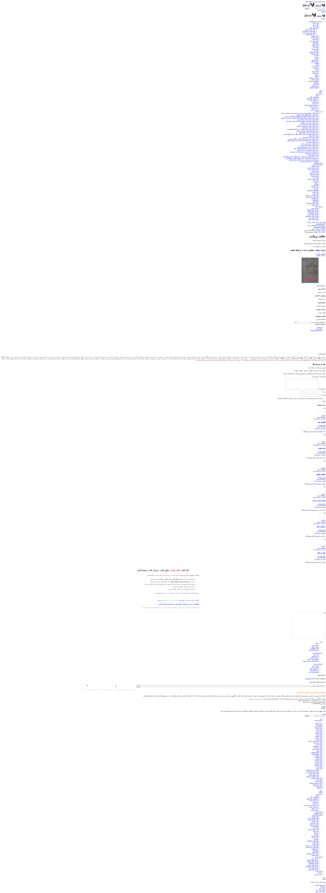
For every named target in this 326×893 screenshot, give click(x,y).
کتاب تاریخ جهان (314, 174)
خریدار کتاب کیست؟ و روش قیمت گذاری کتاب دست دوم (302, 121)
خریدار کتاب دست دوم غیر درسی (309, 145)
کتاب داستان (315, 166)
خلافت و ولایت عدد (318, 322)
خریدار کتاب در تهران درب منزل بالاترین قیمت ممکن (304, 160)
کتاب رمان (316, 24)
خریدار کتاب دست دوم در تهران (310, 143)
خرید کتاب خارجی (314, 100)
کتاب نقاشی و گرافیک (312, 776)
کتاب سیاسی (315, 205)
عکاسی (316, 58)
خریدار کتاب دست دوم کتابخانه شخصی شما (306, 148)
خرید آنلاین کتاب (314, 670)
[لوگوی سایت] (320, 6)
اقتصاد (317, 63)
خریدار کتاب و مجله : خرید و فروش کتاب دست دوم (304, 151)
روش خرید (316, 645)
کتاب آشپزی (315, 187)
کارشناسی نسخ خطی (312, 98)
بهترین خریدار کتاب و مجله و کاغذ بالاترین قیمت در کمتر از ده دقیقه (300, 118)
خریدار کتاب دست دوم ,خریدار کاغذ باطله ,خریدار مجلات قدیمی (301, 134)
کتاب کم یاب (315, 66)
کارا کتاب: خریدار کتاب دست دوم (309, 161)
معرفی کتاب (315, 646)
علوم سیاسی (315, 60)
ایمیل (323, 395)
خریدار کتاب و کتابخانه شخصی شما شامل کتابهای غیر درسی (302, 116)
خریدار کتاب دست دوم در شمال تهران (308, 119)
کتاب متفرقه (315, 36)
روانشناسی (315, 42)
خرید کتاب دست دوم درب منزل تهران (308, 150)
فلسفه (317, 76)
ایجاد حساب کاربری (319, 885)
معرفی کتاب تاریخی (313, 214)
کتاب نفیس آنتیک (314, 28)
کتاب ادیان (316, 47)
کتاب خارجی (315, 71)
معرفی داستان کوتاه (313, 209)
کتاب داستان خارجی (313, 168)
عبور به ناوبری (321, 1)
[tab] (319, 327)
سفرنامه (316, 68)
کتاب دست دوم (314, 41)
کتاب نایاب (316, 26)
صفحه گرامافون (314, 87)
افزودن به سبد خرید (320, 324)
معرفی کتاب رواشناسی (312, 216)
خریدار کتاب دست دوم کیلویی (310, 127)
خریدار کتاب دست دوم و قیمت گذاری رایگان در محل (304, 139)
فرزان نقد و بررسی (318, 500)
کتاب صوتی (315, 193)
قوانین (317, 95)
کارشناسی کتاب (314, 97)
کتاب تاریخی (315, 171)
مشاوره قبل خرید (314, 672)
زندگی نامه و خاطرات (312, 203)
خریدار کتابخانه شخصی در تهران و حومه (307, 131)
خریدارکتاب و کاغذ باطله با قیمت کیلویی (307, 114)
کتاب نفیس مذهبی (310, 29)
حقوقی (317, 74)
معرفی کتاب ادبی (314, 218)
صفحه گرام (166, 575)
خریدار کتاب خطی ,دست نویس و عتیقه (308, 126)
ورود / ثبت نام (318, 874)
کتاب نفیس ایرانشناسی (308, 31)
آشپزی (317, 65)
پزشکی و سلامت (314, 78)
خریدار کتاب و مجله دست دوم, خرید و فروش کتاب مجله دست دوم (300, 113)
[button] (319, 428)
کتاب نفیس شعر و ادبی (308, 32)
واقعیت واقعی (320, 474)
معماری (316, 55)
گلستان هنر (321, 422)
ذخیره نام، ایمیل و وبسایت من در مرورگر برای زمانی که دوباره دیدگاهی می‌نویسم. (300, 398)
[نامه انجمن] (322, 440)
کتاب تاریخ (316, 23)
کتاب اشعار (315, 201)
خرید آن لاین (315, 103)
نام (324, 392)
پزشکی (316, 184)
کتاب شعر (316, 84)
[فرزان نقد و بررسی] (322, 492)
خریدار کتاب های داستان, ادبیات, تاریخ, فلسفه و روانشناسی (302, 158)
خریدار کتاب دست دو (313, 142)
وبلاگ (317, 643)
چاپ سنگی (315, 73)
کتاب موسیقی (315, 53)
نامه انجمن (321, 448)
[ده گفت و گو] (322, 518)
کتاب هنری (315, 180)
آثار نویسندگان (315, 648)
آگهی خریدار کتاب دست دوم (311, 137)
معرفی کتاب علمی (313, 219)
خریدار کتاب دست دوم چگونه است (309, 132)
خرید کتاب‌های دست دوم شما (169, 593)
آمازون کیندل (315, 79)
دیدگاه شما (321, 389)
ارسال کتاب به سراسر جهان (311, 661)
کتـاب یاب (316, 654)
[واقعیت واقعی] (322, 466)
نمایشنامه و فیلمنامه (313, 190)
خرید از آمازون (314, 110)
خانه (324, 222)
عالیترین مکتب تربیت (319, 230)
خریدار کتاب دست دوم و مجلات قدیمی (308, 147)
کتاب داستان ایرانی (313, 169)
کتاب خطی (315, 44)
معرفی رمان (315, 208)
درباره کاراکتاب (314, 657)
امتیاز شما (322, 376)
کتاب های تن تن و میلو (312, 195)
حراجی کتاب (315, 86)
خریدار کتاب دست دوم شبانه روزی (309, 124)
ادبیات (317, 70)
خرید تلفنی (316, 102)
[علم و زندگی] (322, 544)
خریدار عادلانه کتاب (313, 155)
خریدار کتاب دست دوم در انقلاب (309, 122)
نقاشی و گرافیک (314, 52)
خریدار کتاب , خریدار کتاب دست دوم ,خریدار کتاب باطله (303, 140)
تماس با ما (316, 665)
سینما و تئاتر (315, 45)
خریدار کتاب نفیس (313, 135)
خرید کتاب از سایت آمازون (311, 105)
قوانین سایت (315, 667)
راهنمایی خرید (318, 664)
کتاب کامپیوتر (315, 185)
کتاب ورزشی (315, 49)
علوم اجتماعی (315, 61)
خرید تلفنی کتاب (314, 668)
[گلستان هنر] (322, 414)
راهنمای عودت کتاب (313, 659)
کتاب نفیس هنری (310, 34)
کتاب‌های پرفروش (313, 81)
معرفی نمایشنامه (314, 213)
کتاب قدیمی (315, 39)
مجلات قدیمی (315, 37)
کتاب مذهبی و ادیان (313, 179)
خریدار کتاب (315, 656)
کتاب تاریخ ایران (314, 172)
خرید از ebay (315, 108)
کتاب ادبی (316, 177)
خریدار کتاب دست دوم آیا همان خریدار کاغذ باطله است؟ (303, 129)
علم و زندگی (321, 553)
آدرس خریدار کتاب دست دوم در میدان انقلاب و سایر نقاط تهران (301, 156)
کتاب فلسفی (315, 198)
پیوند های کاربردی (317, 653)
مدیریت (316, 57)
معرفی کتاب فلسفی (313, 211)
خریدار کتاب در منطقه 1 (312, 153)
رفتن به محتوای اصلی (311, 1)
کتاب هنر (316, 50)
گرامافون (316, 82)
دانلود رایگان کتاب (314, 650)
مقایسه (320, 873)
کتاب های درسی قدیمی (312, 197)
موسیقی (316, 189)
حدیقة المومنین (320, 225)
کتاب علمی (315, 192)
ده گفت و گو (321, 526)
